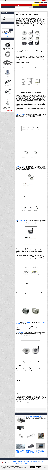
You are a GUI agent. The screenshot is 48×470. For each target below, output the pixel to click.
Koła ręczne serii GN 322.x (20, 114)
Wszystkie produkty (10, 110)
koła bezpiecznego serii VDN (23, 93)
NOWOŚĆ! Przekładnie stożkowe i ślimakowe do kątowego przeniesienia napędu (20, 440)
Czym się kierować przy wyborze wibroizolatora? (34, 416)
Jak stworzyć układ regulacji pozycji (39, 440)
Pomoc (25, 458)
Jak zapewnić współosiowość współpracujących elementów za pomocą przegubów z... (30, 451)
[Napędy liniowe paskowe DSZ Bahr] (8, 92)
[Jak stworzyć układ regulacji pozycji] (40, 436)
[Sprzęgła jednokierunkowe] (8, 54)
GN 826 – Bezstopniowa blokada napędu (6, 108)
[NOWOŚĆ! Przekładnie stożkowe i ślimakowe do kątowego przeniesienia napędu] (20, 436)
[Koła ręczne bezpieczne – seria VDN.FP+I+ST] (8, 44)
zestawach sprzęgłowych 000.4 (28, 284)
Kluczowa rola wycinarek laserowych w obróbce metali (35, 424)
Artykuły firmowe (5, 19)
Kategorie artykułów (5, 12)
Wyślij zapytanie (37, 2)
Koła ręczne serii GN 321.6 (20, 166)
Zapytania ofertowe (20, 5)
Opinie (9, 458)
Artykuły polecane (5, 17)
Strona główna (4, 9)
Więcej (42, 5)
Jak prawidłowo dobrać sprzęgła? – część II (30, 440)
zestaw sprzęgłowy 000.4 (27, 322)
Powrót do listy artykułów (19, 12)
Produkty (5, 5)
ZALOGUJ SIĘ (44, 2)
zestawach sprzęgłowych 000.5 (28, 294)
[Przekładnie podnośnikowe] (8, 101)
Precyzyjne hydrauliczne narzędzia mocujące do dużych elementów (7, 77)
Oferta (6, 458)
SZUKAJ (31, 7)
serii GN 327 (41, 361)
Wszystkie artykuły (42, 455)
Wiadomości (28, 5)
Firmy (13, 5)
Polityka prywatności (21, 458)
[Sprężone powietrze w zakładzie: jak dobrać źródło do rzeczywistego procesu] (40, 446)
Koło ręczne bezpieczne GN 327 (20, 332)
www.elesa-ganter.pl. (36, 402)
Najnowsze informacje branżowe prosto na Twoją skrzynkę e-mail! (7, 32)
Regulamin (15, 458)
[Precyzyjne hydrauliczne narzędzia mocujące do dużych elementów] (8, 72)
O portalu (3, 458)
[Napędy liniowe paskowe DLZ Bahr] (8, 82)
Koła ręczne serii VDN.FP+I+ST (20, 220)
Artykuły (35, 5)
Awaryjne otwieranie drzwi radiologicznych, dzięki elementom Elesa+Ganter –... (20, 451)
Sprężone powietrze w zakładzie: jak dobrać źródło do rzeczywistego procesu (40, 451)
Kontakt (12, 458)
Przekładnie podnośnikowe (7, 105)
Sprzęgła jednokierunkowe (7, 58)
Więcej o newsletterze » (5, 33)
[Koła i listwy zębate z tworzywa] (8, 62)
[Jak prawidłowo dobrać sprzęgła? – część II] (30, 436)
